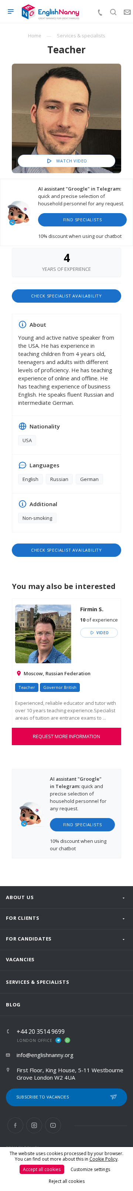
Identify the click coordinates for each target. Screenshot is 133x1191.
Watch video (71, 161)
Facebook (15, 1125)
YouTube (53, 1125)
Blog (13, 1004)
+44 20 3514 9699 (41, 1031)
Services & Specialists (37, 982)
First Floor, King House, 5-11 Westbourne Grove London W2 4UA (70, 1073)
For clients (23, 918)
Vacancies (20, 959)
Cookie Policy (103, 1159)
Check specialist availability (66, 296)
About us (20, 897)
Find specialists (82, 219)
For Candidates (29, 938)
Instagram (34, 1125)
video (102, 632)
